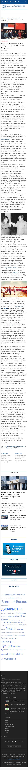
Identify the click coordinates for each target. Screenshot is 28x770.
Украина (16, 646)
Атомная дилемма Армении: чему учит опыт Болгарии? (17, 527)
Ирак (17, 616)
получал (15, 272)
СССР (15, 448)
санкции (20, 629)
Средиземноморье (4, 635)
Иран (22, 616)
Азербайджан (7, 595)
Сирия (23, 632)
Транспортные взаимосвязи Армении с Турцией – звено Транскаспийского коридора (18, 518)
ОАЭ (11, 625)
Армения (19, 594)
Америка (7, 730)
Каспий (16, 620)
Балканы (7, 728)
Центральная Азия (8, 650)
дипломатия (17, 446)
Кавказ (4, 620)
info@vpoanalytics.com (15, 746)
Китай (2, 448)
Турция (6, 646)
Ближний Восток (14, 602)
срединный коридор (16, 635)
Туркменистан (16, 642)
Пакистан (17, 625)
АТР (5, 446)
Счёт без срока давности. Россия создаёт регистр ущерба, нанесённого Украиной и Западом (13, 496)
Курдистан (7, 622)
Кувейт (2, 622)
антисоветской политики (11, 267)
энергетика (8, 658)
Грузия (8, 605)
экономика (14, 654)
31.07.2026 (12, 531)
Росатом (3, 629)
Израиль (11, 616)
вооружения (4, 605)
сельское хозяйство (16, 632)
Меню (3, 11)
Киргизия (20, 620)
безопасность (10, 446)
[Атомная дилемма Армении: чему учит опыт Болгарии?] (4, 527)
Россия (10, 629)
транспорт (7, 641)
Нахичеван (24, 622)
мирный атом (18, 622)
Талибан (9, 638)
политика (11, 448)
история (23, 446)
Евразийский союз (8, 613)
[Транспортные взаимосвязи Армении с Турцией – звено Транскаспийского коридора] (4, 517)
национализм (5, 625)
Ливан (12, 622)
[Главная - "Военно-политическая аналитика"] (14, 5)
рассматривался (5, 139)
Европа (6, 732)
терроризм (14, 638)
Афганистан (3, 598)
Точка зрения (14, 472)
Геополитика (4, 41)
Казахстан (11, 620)
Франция (21, 646)
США (18, 448)
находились (11, 325)
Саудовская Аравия (6, 632)
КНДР (6, 448)
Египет (7, 616)
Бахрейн (8, 598)
